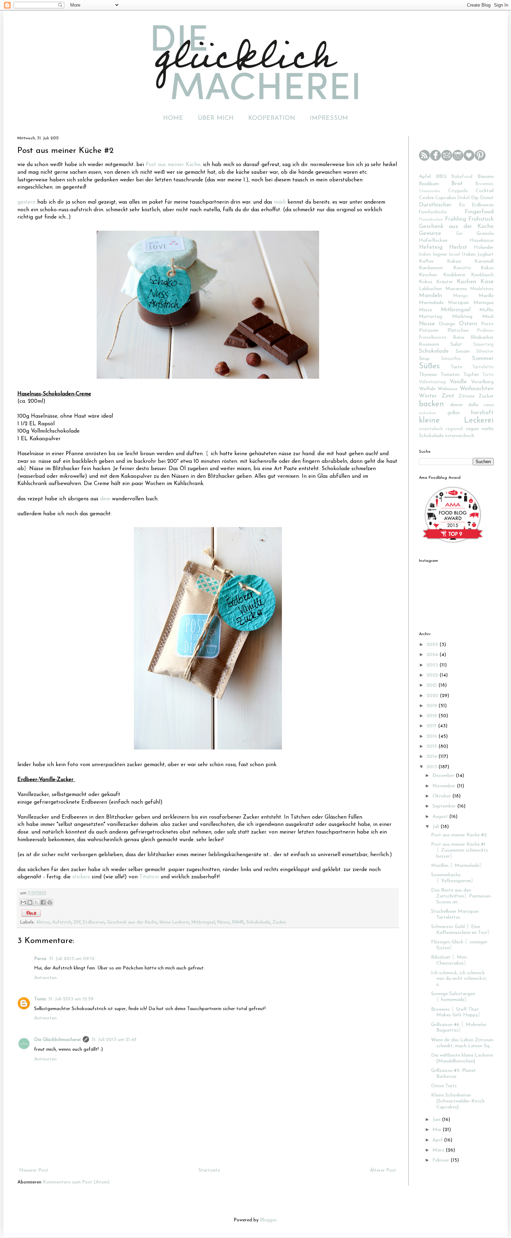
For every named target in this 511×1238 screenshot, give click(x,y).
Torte (488, 375)
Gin (459, 234)
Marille (486, 295)
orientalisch (431, 429)
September (444, 806)
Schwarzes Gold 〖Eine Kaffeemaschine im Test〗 (461, 929)
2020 (433, 695)
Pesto (487, 324)
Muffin (486, 310)
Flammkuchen (431, 220)
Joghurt (485, 254)
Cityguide (458, 191)
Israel (454, 255)
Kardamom (431, 268)
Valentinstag (432, 382)
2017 (432, 726)
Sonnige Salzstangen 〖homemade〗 (453, 996)
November (444, 786)
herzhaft (482, 413)
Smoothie (451, 359)
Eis (462, 205)
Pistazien (428, 330)
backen (431, 404)
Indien (425, 255)
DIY (77, 922)
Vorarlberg (482, 382)
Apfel (425, 176)
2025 (433, 644)
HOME (173, 118)
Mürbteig (462, 316)
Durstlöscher (435, 205)
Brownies (485, 184)
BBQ (441, 176)
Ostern (468, 324)
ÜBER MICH (216, 118)
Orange (447, 324)
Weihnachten (477, 389)
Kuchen (466, 282)
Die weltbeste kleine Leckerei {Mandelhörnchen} (462, 1058)
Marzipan (458, 302)
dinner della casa (472, 405)
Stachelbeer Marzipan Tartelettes (455, 914)
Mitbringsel (203, 922)
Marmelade (431, 302)
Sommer (483, 358)
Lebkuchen (430, 289)
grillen (453, 413)
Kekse (487, 268)
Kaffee (426, 261)
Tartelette (483, 367)
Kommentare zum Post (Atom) (76, 1182)
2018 (432, 716)
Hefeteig (431, 247)
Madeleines (482, 289)
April (438, 1140)
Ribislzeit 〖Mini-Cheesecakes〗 (450, 960)
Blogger (268, 1220)
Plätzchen (458, 330)
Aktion (43, 922)
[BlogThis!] (29, 902)
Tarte (456, 367)
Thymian (428, 374)
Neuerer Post (33, 1170)
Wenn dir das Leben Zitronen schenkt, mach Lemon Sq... (462, 1043)
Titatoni (149, 877)
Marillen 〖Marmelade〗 (457, 865)
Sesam (463, 351)
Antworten (45, 978)
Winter (428, 396)
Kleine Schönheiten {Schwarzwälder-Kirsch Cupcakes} (458, 1101)
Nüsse (223, 922)
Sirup (424, 358)
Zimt (447, 396)
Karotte (462, 268)
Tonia (40, 999)
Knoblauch (482, 275)
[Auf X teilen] (36, 902)
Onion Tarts (444, 1086)
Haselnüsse (482, 240)
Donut (487, 197)
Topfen (471, 374)
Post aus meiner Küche (173, 164)
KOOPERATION (271, 118)
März (439, 1150)
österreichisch (459, 435)
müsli (280, 202)
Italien (469, 254)
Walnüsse (447, 389)
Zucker (279, 922)
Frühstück (481, 219)
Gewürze (430, 233)
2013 (432, 767)
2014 (432, 756)
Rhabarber (482, 337)
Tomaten (450, 374)
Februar (441, 1160)
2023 (433, 665)
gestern (26, 202)
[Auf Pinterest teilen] (49, 902)
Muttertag (430, 316)
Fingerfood (479, 212)
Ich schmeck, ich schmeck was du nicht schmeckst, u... (459, 978)
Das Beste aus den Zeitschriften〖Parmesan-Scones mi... (461, 896)
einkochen (427, 413)
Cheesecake (429, 191)
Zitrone (466, 396)
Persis (40, 958)
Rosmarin (429, 344)
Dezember (444, 775)
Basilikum (429, 184)
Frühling (455, 219)
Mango (460, 296)
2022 (433, 675)
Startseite (209, 1170)
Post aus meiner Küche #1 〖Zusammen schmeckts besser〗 (459, 850)
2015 (432, 746)
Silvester (485, 352)
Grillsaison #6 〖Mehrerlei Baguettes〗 (458, 1027)
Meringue (483, 302)
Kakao (454, 261)
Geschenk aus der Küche (132, 922)
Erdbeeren (94, 922)
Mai (437, 1129)
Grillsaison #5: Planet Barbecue (453, 1073)
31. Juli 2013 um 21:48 (114, 1039)
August (440, 816)
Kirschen (428, 275)
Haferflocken (433, 240)
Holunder (484, 247)
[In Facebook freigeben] (43, 902)
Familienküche (433, 212)
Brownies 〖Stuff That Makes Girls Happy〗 (457, 1012)
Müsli (488, 316)
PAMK (238, 922)
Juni (437, 1119)
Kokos (425, 282)
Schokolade (258, 922)
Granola (485, 233)
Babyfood (462, 177)
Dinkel (463, 198)
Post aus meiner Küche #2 (459, 835)
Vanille (458, 382)
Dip (475, 197)
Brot (457, 184)
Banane (486, 176)
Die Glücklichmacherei (57, 1039)
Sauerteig (483, 345)
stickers (81, 877)
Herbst (458, 247)
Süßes (429, 366)
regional (454, 429)
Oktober (442, 796)
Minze (425, 310)
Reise (458, 337)
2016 (432, 736)
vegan (472, 429)
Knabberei (454, 275)
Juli (436, 826)
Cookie (426, 197)
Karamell (484, 261)
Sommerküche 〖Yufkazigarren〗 (453, 878)
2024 (433, 654)
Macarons (456, 289)
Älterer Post (383, 1170)
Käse (487, 282)
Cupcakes (445, 197)
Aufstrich (61, 922)
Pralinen (485, 331)
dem (105, 499)
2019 (432, 705)
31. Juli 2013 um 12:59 (71, 999)
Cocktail (485, 191)
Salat (456, 344)
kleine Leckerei (174, 922)
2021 (432, 685)
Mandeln (430, 295)
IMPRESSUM (329, 118)
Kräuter (444, 282)
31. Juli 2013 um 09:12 (72, 958)
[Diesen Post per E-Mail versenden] (23, 902)
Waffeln (427, 389)
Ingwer (440, 254)
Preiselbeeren (432, 338)
